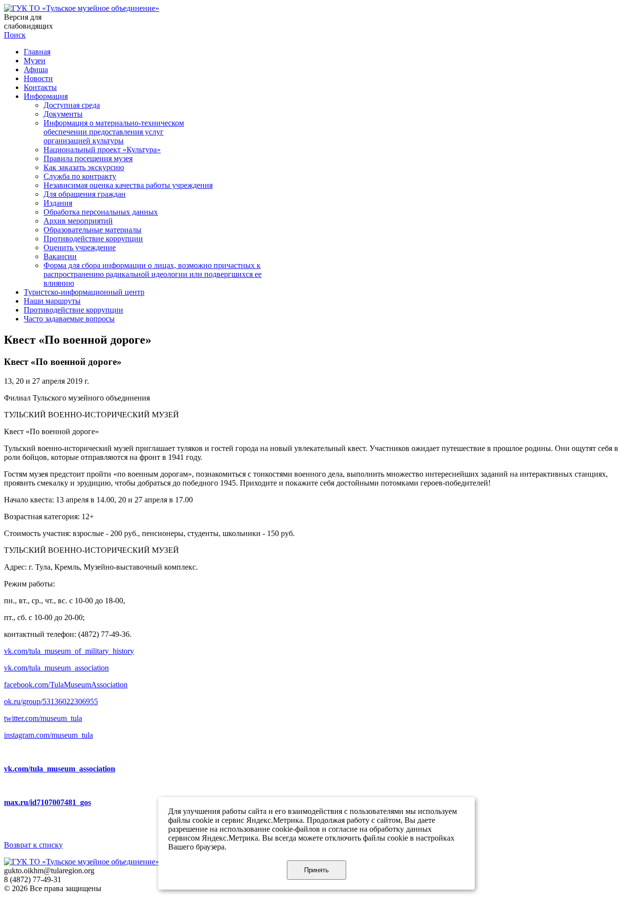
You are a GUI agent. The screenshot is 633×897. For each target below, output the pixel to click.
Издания (58, 203)
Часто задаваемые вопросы (69, 318)
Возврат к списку (33, 845)
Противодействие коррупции (93, 238)
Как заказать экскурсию (84, 167)
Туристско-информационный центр (84, 292)
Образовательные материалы (92, 229)
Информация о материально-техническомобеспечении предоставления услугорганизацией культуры (114, 132)
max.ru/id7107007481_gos (47, 802)
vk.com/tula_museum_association (56, 668)
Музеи (34, 60)
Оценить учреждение (80, 247)
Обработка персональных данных (101, 212)
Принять (316, 870)
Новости (38, 78)
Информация (46, 96)
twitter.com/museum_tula (43, 718)
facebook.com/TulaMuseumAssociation (66, 684)
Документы (63, 114)
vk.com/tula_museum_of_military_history (69, 651)
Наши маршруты (52, 301)
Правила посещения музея (88, 158)
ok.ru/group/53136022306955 (51, 701)
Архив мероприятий (78, 221)
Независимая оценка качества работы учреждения (128, 185)
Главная (37, 51)
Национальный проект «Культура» (102, 149)
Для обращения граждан (85, 194)
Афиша (36, 69)
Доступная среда (72, 105)
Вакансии (60, 256)
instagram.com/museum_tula (48, 735)
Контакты (40, 87)
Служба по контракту (80, 176)
